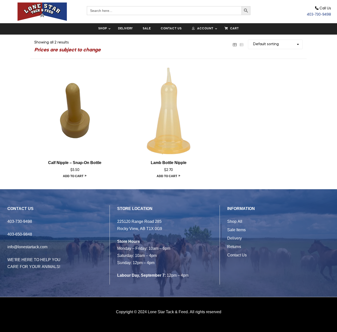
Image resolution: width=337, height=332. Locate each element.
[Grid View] (235, 44)
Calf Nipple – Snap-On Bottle (74, 163)
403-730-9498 (319, 14)
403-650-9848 (19, 234)
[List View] (241, 44)
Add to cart (73, 176)
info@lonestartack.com (27, 246)
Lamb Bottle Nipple (169, 163)
